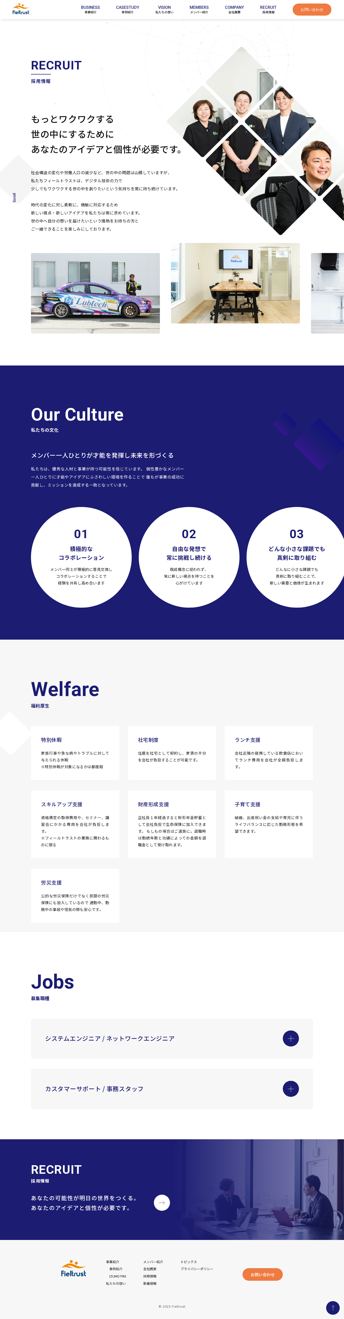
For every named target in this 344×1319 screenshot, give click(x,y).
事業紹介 (112, 1261)
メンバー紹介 (153, 1261)
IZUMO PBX (117, 1276)
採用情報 (149, 1276)
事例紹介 (115, 1268)
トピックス (189, 1261)
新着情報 (149, 1283)
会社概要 (149, 1268)
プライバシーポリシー (197, 1268)
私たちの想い (116, 1283)
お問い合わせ (312, 10)
